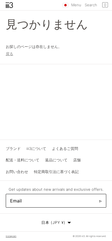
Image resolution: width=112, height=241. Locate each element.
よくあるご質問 (65, 148)
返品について (56, 160)
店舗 (77, 160)
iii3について (36, 148)
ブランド (13, 148)
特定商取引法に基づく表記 (56, 171)
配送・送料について (22, 160)
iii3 (83, 236)
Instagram (11, 236)
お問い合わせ (17, 171)
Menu (76, 5)
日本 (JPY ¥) (53, 222)
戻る (9, 53)
